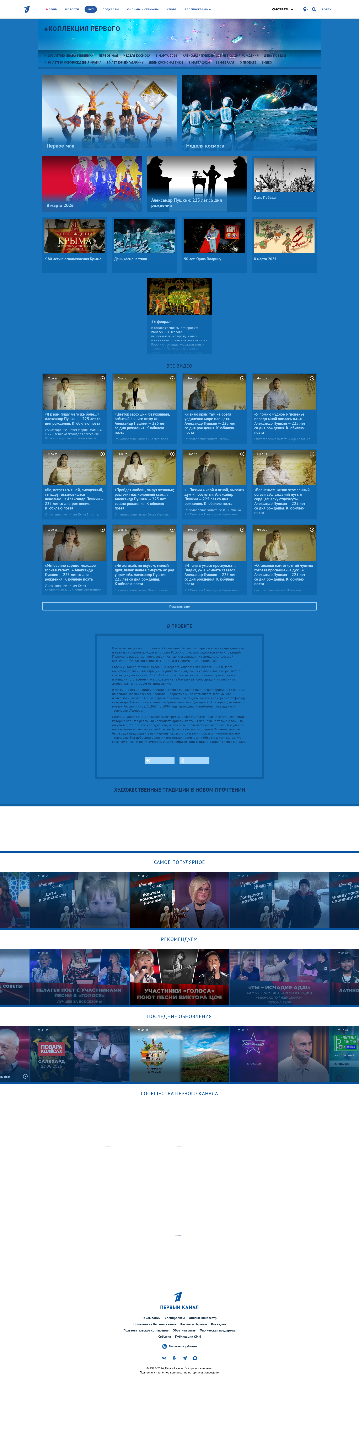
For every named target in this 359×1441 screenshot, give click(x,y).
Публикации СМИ (188, 1336)
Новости (72, 9)
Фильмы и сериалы (143, 9)
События (164, 1336)
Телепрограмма (198, 9)
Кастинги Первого (193, 1324)
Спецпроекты (175, 1318)
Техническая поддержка (218, 1330)
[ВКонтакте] (160, 760)
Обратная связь (184, 1330)
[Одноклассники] (194, 760)
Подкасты (110, 9)
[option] (80, 900)
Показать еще (179, 606)
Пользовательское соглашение (145, 1330)
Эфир (53, 9)
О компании (152, 1318)
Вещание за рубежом (183, 1346)
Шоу (90, 9)
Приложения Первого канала (154, 1324)
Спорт (172, 9)
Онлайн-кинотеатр (203, 1318)
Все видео (218, 1324)
